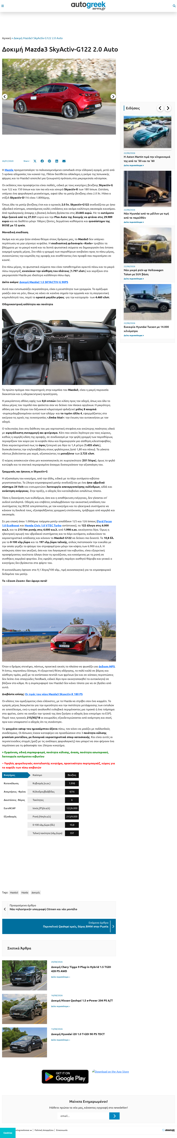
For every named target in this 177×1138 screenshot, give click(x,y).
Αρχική (6, 38)
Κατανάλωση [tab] (11, 783)
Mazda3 (14, 892)
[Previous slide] (5, 96)
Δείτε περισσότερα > (60, 977)
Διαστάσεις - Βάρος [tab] (14, 800)
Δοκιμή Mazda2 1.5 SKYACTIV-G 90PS (43, 282)
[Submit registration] (114, 1115)
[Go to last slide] (160, 108)
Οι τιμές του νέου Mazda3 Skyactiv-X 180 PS (54, 694)
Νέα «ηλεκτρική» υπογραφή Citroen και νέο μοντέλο (43, 909)
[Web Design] (168, 1130)
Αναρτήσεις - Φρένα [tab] (15, 791)
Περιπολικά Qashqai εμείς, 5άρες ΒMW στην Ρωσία (75, 926)
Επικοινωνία (61, 1130)
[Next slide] (113, 96)
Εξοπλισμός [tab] (10, 816)
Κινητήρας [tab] (9, 775)
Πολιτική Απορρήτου (44, 1130)
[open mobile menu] (2, 5)
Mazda (24, 892)
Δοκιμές (36, 892)
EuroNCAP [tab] (10, 808)
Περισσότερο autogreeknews (16, 1130)
